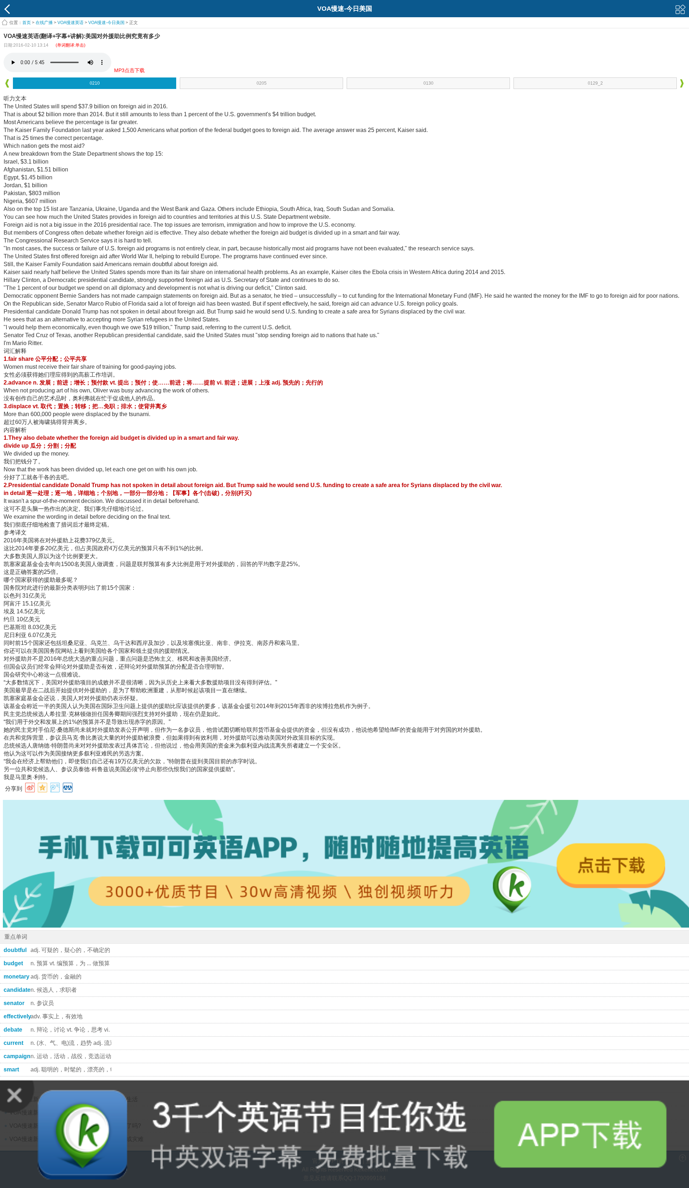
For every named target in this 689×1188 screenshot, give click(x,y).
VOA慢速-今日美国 (106, 22)
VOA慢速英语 (70, 22)
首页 (26, 22)
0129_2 (595, 83)
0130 (428, 83)
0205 (262, 83)
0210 (95, 83)
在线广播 (44, 22)
